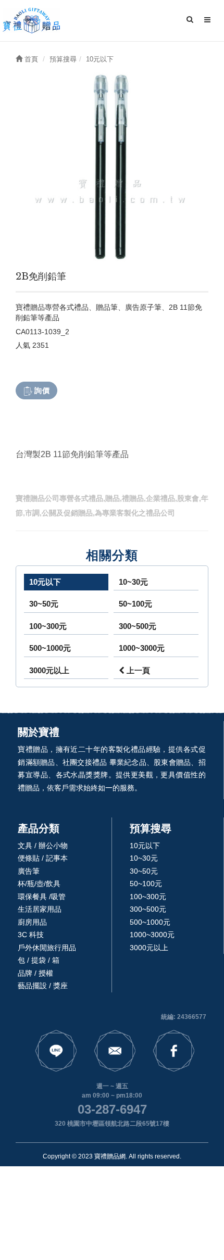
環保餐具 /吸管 (42, 896)
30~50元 (43, 603)
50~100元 (135, 603)
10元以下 (45, 581)
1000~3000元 (142, 648)
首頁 (30, 59)
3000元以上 (49, 670)
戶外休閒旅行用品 (47, 947)
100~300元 (48, 626)
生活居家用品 (39, 909)
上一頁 (137, 670)
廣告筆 (29, 871)
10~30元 (133, 581)
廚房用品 (32, 922)
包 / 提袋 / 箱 (38, 960)
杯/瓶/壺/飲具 (39, 883)
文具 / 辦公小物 (43, 845)
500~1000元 (50, 648)
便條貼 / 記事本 (43, 858)
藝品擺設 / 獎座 (43, 985)
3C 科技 (31, 934)
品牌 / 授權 (35, 973)
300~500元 (137, 626)
